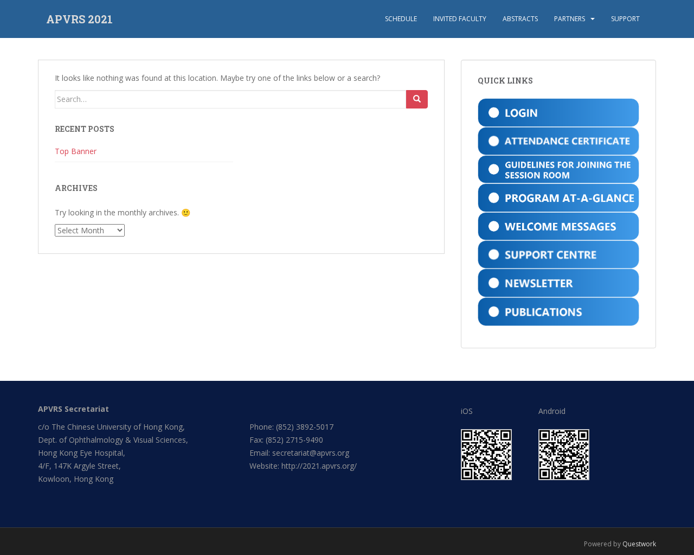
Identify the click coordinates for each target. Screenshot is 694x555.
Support (625, 18)
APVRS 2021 (79, 19)
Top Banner (76, 151)
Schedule (401, 18)
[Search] (417, 99)
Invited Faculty (459, 18)
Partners (569, 18)
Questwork (639, 543)
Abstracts (520, 18)
